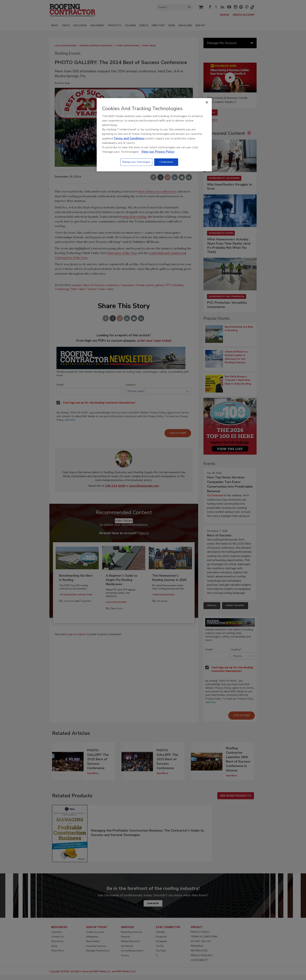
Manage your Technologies (136, 162)
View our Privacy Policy (157, 152)
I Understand (166, 162)
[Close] (207, 102)
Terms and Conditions (129, 138)
